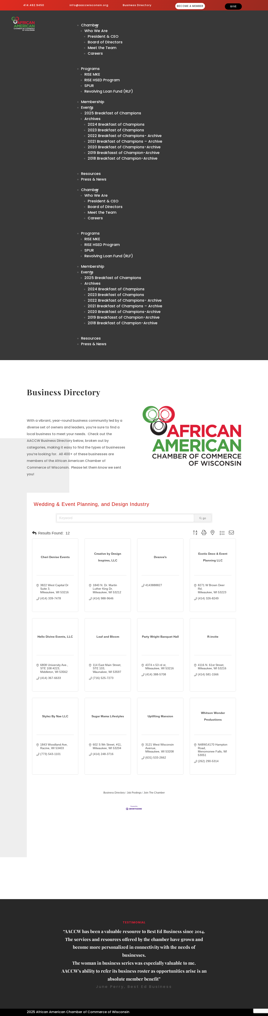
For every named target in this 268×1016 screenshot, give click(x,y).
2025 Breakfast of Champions (112, 113)
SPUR (89, 85)
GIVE (233, 6)
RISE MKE (92, 74)
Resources (91, 173)
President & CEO (103, 36)
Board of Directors (105, 42)
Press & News (93, 179)
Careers (95, 53)
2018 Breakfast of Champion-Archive (122, 158)
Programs (90, 68)
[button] (34, 533)
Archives (92, 118)
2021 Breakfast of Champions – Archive (125, 141)
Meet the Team (102, 47)
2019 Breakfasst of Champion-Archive (124, 152)
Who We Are (96, 30)
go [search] (204, 518)
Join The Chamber (154, 792)
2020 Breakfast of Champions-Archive (124, 147)
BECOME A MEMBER (190, 6)
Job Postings (134, 792)
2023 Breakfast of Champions (116, 130)
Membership (92, 101)
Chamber (90, 25)
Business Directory (137, 5)
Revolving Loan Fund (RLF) (108, 91)
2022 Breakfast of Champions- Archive (125, 135)
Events (87, 107)
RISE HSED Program (102, 80)
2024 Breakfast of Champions (116, 124)
